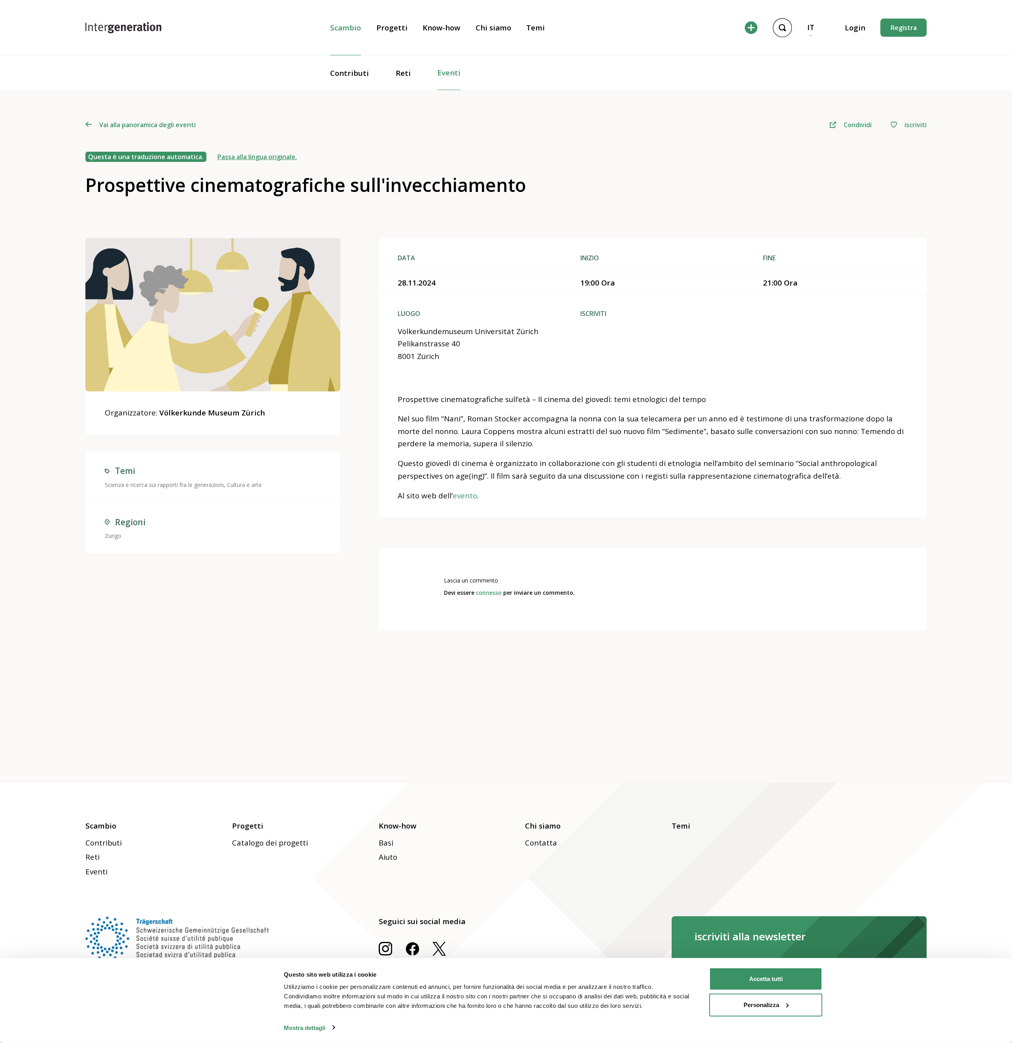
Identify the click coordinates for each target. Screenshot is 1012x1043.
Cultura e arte (244, 485)
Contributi (349, 73)
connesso (489, 592)
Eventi (449, 73)
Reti (403, 73)
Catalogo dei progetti (270, 843)
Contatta (541, 843)
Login (855, 28)
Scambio (345, 28)
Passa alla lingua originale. (257, 156)
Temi (535, 28)
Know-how (441, 28)
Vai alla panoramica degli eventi (147, 124)
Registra (904, 27)
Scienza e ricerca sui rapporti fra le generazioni (164, 485)
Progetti (392, 28)
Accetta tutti (766, 978)
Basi (386, 843)
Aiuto (388, 857)
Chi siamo (493, 28)
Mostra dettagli (304, 1027)
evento (465, 495)
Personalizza (761, 1004)
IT (810, 27)
